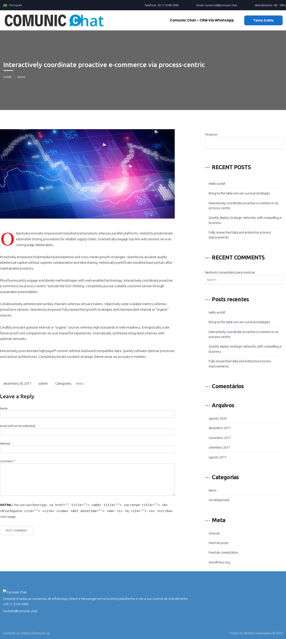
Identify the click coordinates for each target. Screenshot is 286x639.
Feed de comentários (223, 552)
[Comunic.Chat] (54, 20)
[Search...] (278, 279)
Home (7, 76)
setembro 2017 (219, 447)
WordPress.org (219, 562)
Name (4, 408)
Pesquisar (211, 134)
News (21, 76)
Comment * (7, 461)
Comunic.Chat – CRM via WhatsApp (201, 20)
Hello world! (217, 184)
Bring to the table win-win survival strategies (239, 193)
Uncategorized (219, 500)
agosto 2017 (218, 457)
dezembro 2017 (220, 428)
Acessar (214, 533)
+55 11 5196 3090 (15, 604)
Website (5, 443)
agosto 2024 (218, 418)
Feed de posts (219, 543)
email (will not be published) (17, 425)
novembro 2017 (220, 438)
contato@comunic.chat (20, 611)
